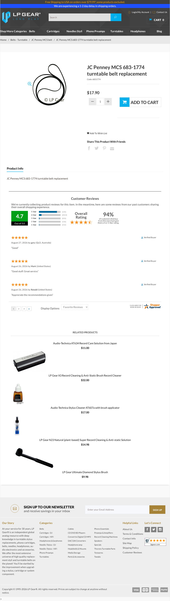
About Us (127, 529)
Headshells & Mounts (77, 549)
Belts (32, 31)
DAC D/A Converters (77, 541)
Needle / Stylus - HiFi (48, 549)
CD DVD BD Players (76, 533)
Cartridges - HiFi (47, 537)
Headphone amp (75, 545)
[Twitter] (153, 529)
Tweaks (97, 556)
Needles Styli (74, 31)
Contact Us (161, 12)
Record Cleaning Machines (106, 537)
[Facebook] (147, 529)
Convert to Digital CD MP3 (79, 537)
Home (3, 39)
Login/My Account (140, 12)
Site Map (127, 543)
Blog (159, 31)
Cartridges (53, 31)
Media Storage (74, 553)
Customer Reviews (132, 552)
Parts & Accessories (76, 556)
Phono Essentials (101, 529)
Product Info (15, 168)
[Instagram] (160, 529)
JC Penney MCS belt (41, 39)
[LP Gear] (21, 17)
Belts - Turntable (18, 39)
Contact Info (129, 538)
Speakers (98, 541)
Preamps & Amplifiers (103, 533)
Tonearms (98, 553)
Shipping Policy (131, 547)
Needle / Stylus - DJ (48, 545)
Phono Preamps (95, 31)
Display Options (50, 308)
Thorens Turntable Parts (104, 549)
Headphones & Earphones (51, 541)
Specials (97, 545)
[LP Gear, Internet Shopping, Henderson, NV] (131, 560)
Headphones (137, 31)
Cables (71, 529)
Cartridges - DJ (46, 533)
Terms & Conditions (133, 533)
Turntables (116, 31)
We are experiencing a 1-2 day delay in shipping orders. (85, 5)
